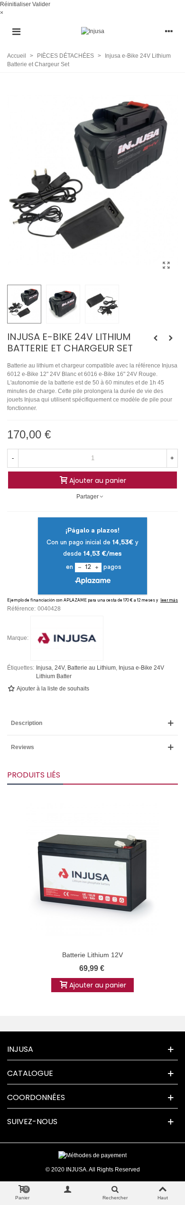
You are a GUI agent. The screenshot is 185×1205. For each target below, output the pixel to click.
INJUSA (20, 1049)
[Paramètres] (169, 31)
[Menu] (16, 31)
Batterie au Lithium (91, 667)
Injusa (44, 667)
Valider (41, 4)
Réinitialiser (15, 4)
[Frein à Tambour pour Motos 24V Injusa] (171, 338)
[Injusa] (92, 31)
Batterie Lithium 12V (92, 955)
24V (60, 667)
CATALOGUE (30, 1073)
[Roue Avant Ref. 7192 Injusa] (155, 338)
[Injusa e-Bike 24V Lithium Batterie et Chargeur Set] (166, 265)
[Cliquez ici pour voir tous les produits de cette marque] (66, 638)
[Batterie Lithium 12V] (92, 869)
